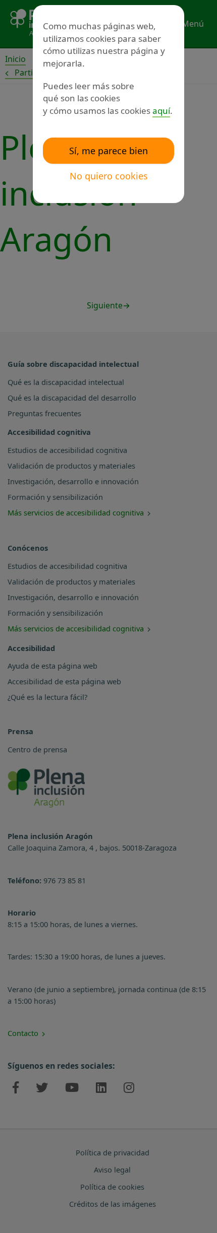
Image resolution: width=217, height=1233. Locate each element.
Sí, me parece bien (108, 151)
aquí (161, 110)
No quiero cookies (109, 176)
